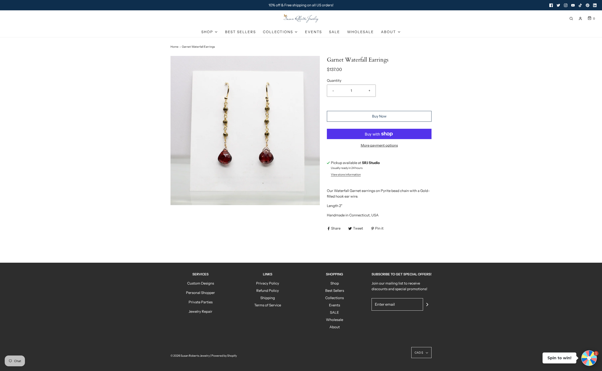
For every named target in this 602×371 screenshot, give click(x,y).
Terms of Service (267, 305)
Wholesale (360, 32)
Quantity (334, 80)
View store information (346, 174)
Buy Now (379, 116)
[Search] (571, 18)
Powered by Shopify (224, 355)
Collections (334, 298)
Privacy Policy (267, 283)
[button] (421, 352)
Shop (334, 283)
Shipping (267, 298)
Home (174, 46)
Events (313, 32)
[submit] (427, 304)
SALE (334, 32)
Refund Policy (267, 290)
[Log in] (580, 18)
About (334, 327)
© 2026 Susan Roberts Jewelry (190, 355)
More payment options (379, 145)
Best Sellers (240, 32)
